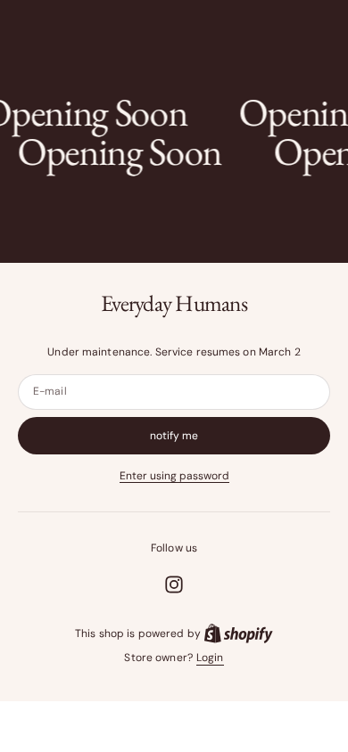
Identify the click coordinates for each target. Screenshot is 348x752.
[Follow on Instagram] (174, 584)
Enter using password (174, 476)
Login (210, 657)
